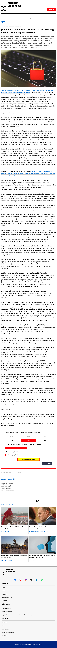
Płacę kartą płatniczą (28, 459)
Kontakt (4, 590)
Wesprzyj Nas (5, 629)
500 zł (11, 436)
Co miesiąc (16, 448)
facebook (15, 580)
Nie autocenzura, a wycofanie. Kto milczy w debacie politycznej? (42, 556)
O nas (3, 587)
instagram (26, 580)
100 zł (45, 436)
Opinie (37, 14)
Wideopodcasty (28, 14)
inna (45, 440)
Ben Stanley (32, 560)
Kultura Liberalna (11, 6)
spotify (42, 580)
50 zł (12, 440)
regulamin (15, 455)
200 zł (28, 436)
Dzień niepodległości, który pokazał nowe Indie (13, 528)
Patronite (4, 635)
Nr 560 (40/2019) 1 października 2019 (11, 26)
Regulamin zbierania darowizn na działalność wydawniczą (16, 614)
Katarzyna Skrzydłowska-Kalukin (38, 531)
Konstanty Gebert (6, 560)
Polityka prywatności (7, 611)
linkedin (36, 580)
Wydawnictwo (47, 14)
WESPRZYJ (51, 9)
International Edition (7, 597)
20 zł (28, 440)
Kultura (18, 14)
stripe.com (47, 463)
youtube (20, 580)
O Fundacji (4, 600)
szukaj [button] (29, 18)
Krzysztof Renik (5, 531)
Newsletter (5, 594)
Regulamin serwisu (6, 608)
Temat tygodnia (7, 14)
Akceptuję (12, 455)
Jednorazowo (41, 448)
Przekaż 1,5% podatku (8, 632)
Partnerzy (4, 622)
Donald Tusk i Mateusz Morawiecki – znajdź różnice (42, 528)
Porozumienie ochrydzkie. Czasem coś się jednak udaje (14, 556)
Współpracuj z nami (7, 625)
